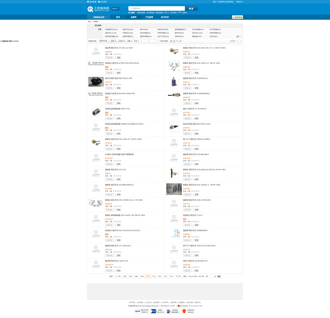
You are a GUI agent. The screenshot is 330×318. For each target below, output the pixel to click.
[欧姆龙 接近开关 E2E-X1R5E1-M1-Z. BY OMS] (96, 206)
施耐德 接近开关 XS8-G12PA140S (197, 200)
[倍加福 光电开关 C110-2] (174, 223)
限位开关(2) (144, 29)
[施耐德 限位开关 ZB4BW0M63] (174, 237)
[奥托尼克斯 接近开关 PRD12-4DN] (174, 132)
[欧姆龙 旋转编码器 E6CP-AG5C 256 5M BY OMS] (96, 223)
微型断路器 (141, 13)
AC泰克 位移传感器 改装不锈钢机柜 (119, 154)
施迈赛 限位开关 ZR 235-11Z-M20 (119, 48)
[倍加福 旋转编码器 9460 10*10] (96, 116)
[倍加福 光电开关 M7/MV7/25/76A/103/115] (97, 65)
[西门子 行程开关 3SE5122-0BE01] (174, 147)
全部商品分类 (98, 17)
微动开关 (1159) (110, 33)
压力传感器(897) (215, 29)
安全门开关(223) (163, 36)
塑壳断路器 (159, 13)
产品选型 (149, 17)
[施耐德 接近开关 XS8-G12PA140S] (174, 208)
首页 (118, 17)
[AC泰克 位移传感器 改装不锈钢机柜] (96, 162)
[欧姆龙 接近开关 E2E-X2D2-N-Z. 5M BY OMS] (174, 70)
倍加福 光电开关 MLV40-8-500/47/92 (120, 93)
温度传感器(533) (145, 36)
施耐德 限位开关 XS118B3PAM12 (196, 93)
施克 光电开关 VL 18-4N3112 (195, 109)
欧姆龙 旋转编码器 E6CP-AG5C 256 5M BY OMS (125, 215)
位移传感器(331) (215, 33)
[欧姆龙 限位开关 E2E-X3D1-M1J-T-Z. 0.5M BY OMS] (174, 55)
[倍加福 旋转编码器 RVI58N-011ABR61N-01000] (96, 132)
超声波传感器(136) (111, 36)
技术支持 (165, 17)
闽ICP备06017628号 (168, 306)
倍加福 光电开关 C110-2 (193, 215)
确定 (219, 276)
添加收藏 (92, 2)
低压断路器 (150, 13)
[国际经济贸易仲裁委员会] (142, 311)
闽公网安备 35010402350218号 (191, 306)
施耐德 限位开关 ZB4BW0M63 (195, 230)
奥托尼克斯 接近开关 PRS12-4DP (118, 78)
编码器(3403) (196, 36)
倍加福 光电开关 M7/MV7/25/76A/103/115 (122, 63)
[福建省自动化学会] (157, 311)
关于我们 (132, 302)
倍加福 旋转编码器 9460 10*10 (117, 109)
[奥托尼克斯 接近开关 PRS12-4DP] (96, 86)
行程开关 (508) (128, 33)
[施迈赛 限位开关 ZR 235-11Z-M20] (96, 55)
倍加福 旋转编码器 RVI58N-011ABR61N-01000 (124, 124)
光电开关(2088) (162, 29)
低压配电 (173, 13)
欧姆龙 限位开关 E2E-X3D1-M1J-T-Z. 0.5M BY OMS (204, 48)
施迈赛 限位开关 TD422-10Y (116, 261)
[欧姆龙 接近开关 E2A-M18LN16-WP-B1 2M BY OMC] (174, 177)
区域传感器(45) (128, 36)
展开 (238, 37)
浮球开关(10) (179, 36)
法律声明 (173, 302)
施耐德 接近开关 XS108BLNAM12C (119, 185)
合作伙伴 (165, 302)
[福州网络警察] (173, 311)
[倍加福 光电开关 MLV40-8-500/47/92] (96, 95)
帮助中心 (239, 2)
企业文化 (148, 302)
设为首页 (103, 2)
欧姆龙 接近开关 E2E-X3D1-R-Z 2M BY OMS (123, 139)
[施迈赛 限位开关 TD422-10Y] (96, 269)
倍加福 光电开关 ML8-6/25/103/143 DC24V (122, 230)
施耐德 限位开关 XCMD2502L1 (195, 78)
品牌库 (134, 17)
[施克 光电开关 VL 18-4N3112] (174, 116)
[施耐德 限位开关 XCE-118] (96, 177)
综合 (112, 41)
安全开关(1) (214, 36)
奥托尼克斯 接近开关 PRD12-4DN (196, 124)
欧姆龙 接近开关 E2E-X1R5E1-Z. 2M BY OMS (201, 185)
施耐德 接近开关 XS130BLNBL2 (196, 154)
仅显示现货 (164, 41)
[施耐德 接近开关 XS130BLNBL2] (174, 162)
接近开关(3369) (128, 29)
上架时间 (120, 41)
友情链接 (181, 302)
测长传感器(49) (145, 33)
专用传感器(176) (163, 33)
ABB (179, 12)
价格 (135, 41)
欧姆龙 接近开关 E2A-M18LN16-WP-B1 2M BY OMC (204, 170)
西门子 (166, 13)
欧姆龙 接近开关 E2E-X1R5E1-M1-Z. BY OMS (123, 200)
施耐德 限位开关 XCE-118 (115, 170)
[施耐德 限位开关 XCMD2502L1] (174, 86)
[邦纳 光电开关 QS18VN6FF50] (174, 269)
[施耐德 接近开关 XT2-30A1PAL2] (96, 253)
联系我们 (157, 302)
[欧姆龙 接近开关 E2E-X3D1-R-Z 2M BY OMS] (96, 147)
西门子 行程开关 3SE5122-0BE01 (196, 139)
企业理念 (140, 302)
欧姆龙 (184, 13)
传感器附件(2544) (111, 29)
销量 (128, 41)
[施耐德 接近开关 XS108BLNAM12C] (96, 192)
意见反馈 (190, 302)
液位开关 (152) (197, 33)
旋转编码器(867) (180, 29)
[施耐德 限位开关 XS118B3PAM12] (174, 97)
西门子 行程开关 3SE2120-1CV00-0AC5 (199, 246)
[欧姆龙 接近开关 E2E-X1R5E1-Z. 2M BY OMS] (174, 194)
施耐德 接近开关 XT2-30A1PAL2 (118, 246)
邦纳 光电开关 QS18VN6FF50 (195, 261)
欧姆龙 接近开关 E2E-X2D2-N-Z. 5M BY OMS (201, 63)
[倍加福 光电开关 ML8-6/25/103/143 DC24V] (96, 238)
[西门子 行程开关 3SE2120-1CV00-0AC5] (174, 253)
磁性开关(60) (179, 33)
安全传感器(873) (198, 29)
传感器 (95, 22)
